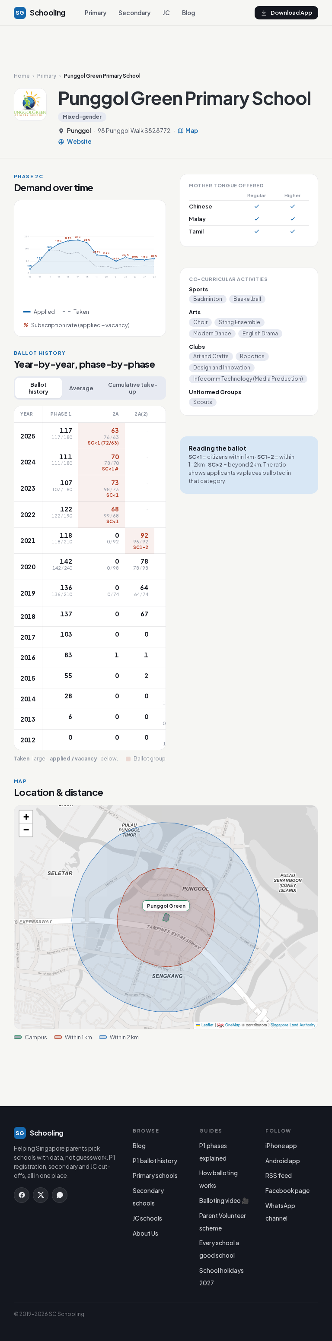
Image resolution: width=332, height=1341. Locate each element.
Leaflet (207, 1025)
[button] (25, 817)
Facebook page (287, 1190)
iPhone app (281, 1145)
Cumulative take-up (132, 388)
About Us (145, 1233)
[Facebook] (21, 1195)
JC (166, 12)
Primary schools (155, 1175)
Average (81, 388)
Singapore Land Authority (293, 1025)
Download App (291, 12)
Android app (282, 1160)
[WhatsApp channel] (59, 1195)
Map (191, 131)
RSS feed (278, 1175)
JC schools (147, 1218)
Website (79, 142)
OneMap (232, 1025)
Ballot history (38, 388)
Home (21, 76)
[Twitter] (40, 1195)
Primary (95, 12)
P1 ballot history (155, 1160)
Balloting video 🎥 (224, 1200)
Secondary (134, 12)
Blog (188, 12)
